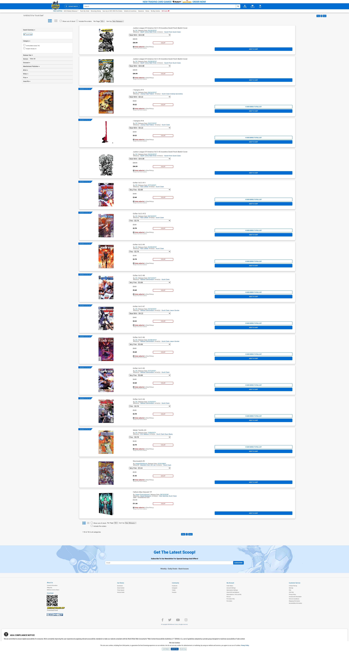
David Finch (168, 32)
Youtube (174, 592)
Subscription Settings (232, 590)
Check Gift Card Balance (233, 592)
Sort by (109, 21)
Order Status (230, 585)
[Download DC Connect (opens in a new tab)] (58, 615)
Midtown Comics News (53, 589)
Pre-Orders (229, 601)
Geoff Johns (144, 32)
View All (32, 59)
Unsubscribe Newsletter (295, 596)
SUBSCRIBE (238, 563)
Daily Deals (172, 569)
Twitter (173, 590)
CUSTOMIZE (166, 649)
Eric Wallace (144, 434)
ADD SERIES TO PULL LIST (254, 106)
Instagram (174, 588)
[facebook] (163, 620)
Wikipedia (49, 587)
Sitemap (291, 588)
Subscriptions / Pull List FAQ (234, 594)
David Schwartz (145, 496)
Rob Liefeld (144, 187)
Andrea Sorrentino (176, 94)
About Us (50, 582)
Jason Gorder (174, 310)
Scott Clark (177, 32)
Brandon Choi (145, 465)
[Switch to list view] (50, 20)
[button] (72, 6)
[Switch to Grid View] (56, 20)
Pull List (229, 596)
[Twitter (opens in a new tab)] (170, 620)
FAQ (290, 590)
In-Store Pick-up (293, 585)
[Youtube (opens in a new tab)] (178, 620)
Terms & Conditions (294, 599)
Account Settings (231, 588)
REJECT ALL (183, 649)
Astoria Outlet (120, 592)
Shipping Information (294, 601)
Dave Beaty (169, 434)
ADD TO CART (253, 49)
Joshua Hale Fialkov (147, 94)
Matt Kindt (153, 32)
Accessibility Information (295, 603)
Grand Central (120, 588)
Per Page (97, 21)
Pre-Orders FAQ (231, 599)
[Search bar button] (238, 6)
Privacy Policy (292, 594)
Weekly (163, 569)
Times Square (120, 590)
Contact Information (52, 585)
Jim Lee (153, 465)
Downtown (120, 585)
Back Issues (184, 569)
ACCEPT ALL (175, 649)
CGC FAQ (291, 592)
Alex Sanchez (163, 496)
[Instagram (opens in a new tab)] (186, 620)
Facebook (174, 585)
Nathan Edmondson (147, 279)
